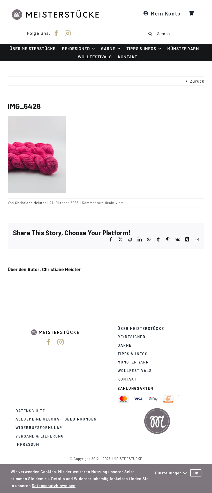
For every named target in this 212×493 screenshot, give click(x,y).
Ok (195, 473)
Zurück (197, 80)
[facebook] (56, 33)
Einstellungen (168, 473)
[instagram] (68, 33)
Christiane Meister (30, 203)
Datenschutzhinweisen (53, 485)
